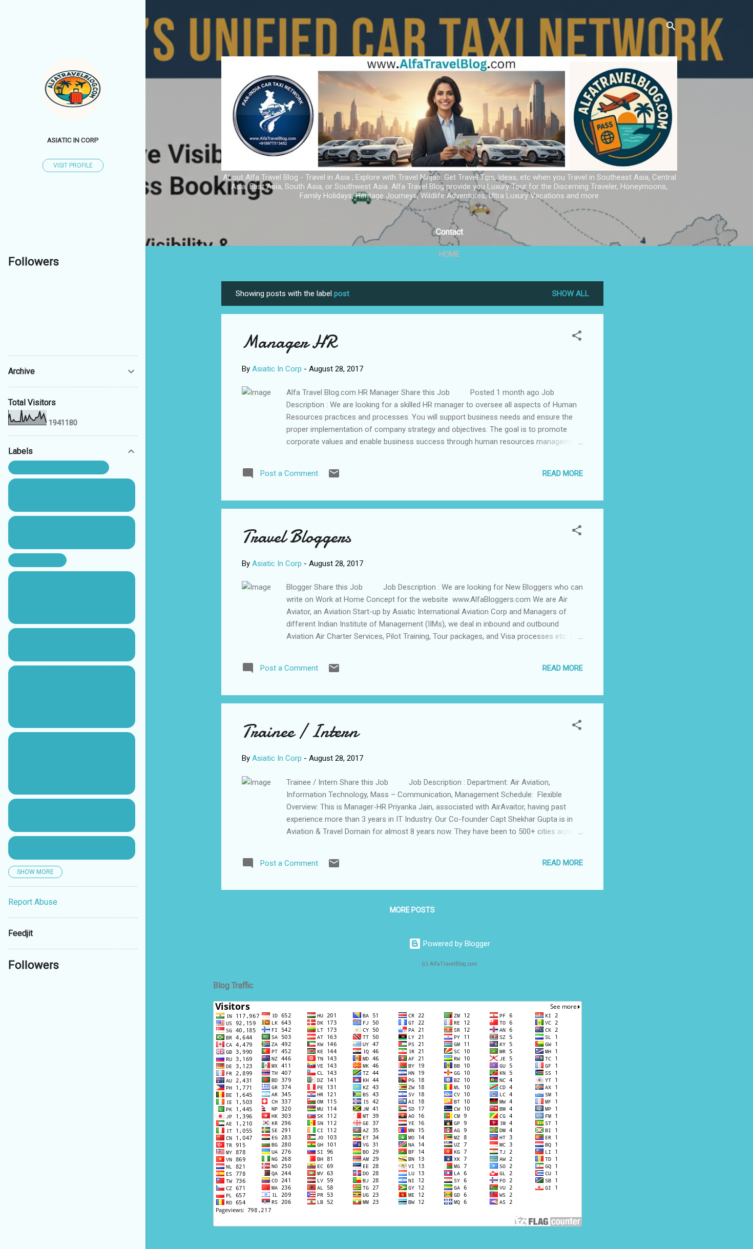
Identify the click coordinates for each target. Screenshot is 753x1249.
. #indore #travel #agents (58, 467)
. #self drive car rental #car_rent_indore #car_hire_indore (52, 495)
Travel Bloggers (296, 536)
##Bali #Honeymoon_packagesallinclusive (71, 644)
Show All (570, 293)
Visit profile (73, 165)
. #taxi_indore (37, 560)
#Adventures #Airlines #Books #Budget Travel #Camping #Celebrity (69, 815)
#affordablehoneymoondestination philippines (71, 848)
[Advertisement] (644, 435)
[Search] (671, 28)
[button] (577, 337)
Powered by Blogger (455, 943)
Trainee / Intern (300, 731)
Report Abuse (32, 902)
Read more (562, 473)
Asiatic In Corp (73, 140)
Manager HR (289, 342)
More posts (412, 910)
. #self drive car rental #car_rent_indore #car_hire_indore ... (52, 532)
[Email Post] (334, 477)
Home (449, 254)
